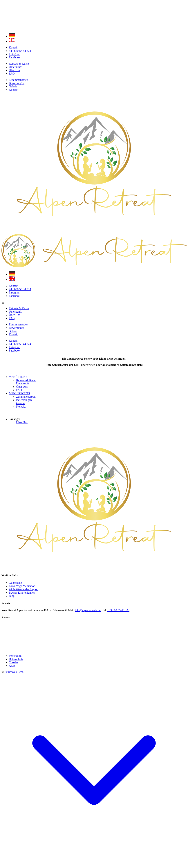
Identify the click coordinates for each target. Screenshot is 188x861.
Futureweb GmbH (15, 671)
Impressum (15, 655)
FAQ (12, 73)
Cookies (13, 662)
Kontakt (13, 89)
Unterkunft (15, 67)
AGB (12, 665)
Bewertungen (16, 83)
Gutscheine (15, 582)
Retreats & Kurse (19, 63)
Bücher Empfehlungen (22, 592)
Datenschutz (16, 659)
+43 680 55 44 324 (118, 610)
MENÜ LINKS (18, 376)
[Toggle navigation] (2, 303)
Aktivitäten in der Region (23, 589)
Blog (12, 595)
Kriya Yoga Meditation (22, 586)
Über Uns (14, 70)
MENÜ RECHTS (19, 393)
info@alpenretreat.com (88, 610)
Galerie (13, 86)
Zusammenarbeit (18, 79)
